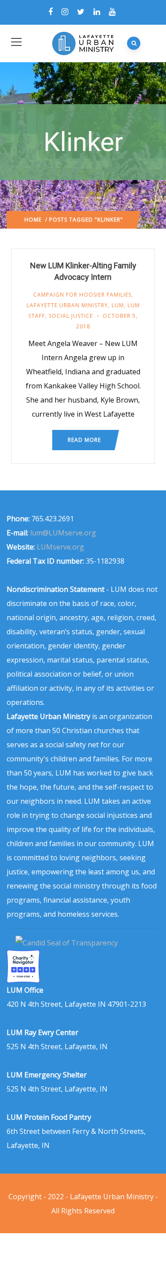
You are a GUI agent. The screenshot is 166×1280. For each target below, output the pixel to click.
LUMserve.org (60, 547)
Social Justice (71, 316)
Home (33, 219)
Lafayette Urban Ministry (67, 305)
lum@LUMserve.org (63, 533)
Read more (84, 440)
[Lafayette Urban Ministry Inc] (67, 943)
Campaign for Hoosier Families (82, 294)
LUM (118, 305)
